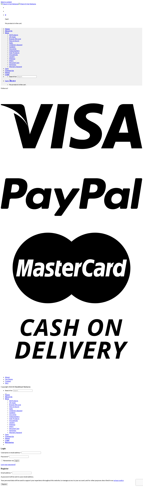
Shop (7, 33)
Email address (6, 473)
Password (5, 457)
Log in (17, 460)
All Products (13, 35)
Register (4, 484)
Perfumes (12, 65)
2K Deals (12, 37)
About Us (8, 31)
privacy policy (119, 480)
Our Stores (9, 379)
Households (13, 55)
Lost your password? (8, 464)
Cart (7, 69)
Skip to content (6, 2)
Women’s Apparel (15, 67)
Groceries (12, 49)
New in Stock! (14, 41)
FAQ (6, 383)
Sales (11, 43)
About (7, 377)
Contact (8, 381)
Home (7, 29)
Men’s (11, 61)
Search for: (13, 76)
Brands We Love (15, 39)
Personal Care (14, 63)
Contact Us (9, 71)
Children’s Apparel (15, 45)
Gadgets (12, 47)
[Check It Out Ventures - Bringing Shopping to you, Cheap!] (18, 4)
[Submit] (10, 79)
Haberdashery (14, 51)
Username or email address (11, 453)
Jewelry (12, 57)
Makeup (12, 59)
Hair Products (14, 53)
